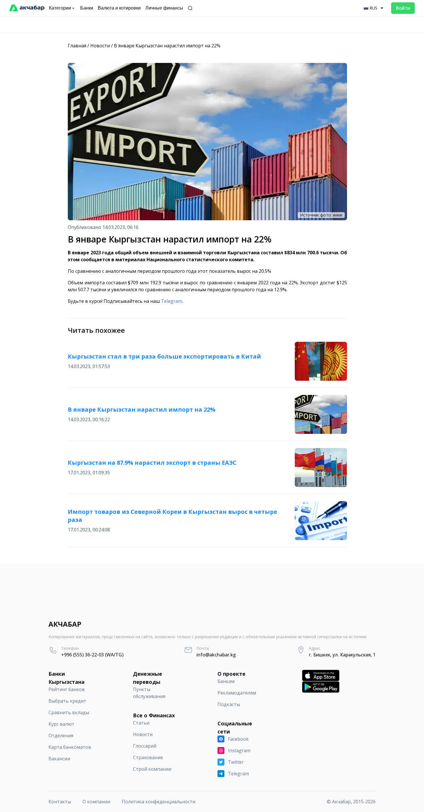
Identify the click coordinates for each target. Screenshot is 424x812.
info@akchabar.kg (216, 655)
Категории (60, 7)
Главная (77, 45)
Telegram (171, 301)
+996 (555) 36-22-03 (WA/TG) (92, 655)
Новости (100, 45)
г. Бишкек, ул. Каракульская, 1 (342, 655)
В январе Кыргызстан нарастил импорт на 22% (167, 45)
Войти (403, 8)
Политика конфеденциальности (158, 801)
